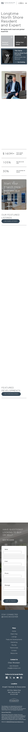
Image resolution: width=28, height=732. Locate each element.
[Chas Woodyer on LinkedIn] (14, 677)
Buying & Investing (5, 43)
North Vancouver (12, 199)
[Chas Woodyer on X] (10, 677)
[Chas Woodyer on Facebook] (7, 677)
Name (6, 549)
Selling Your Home (20, 43)
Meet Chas (14, 634)
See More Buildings (11, 394)
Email (6, 561)
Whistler (9, 206)
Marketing (14, 642)
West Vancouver (12, 202)
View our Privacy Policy (6, 712)
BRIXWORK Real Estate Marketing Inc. (15, 721)
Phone (6, 573)
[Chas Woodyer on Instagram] (21, 677)
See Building (21, 62)
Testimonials (14, 647)
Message (7, 585)
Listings (14, 636)
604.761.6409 (8, 540)
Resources (14, 653)
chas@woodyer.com (14, 668)
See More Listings (10, 221)
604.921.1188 (14, 694)
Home (14, 631)
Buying (14, 645)
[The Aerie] (7, 56)
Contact (14, 650)
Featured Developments (14, 639)
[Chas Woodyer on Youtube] (18, 677)
